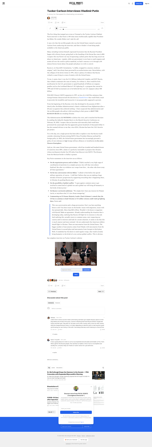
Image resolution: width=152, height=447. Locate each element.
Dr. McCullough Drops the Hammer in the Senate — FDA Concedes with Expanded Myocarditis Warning (68, 373)
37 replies (54, 334)
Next (99, 291)
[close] (91, 386)
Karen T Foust (54, 339)
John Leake (54, 17)
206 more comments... (53, 359)
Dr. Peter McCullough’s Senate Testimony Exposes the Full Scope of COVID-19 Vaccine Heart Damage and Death (68, 377)
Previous (53, 291)
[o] (98, 375)
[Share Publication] (132, 3)
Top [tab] (49, 367)
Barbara (53, 317)
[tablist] (54, 302)
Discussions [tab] (59, 367)
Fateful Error (83, 97)
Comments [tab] (51, 303)
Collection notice (90, 435)
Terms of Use (84, 416)
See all (50, 412)
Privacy (79, 435)
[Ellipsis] (104, 317)
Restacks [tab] (57, 303)
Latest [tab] (53, 367)
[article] (76, 377)
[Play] (57, 28)
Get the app (84, 439)
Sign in (147, 3)
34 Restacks (66, 280)
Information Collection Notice (75, 417)
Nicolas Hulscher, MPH (60, 379)
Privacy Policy (88, 417)
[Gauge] (102, 28)
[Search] (129, 3)
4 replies (54, 352)
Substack (68, 443)
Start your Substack (71, 439)
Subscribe (139, 3)
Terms (83, 435)
